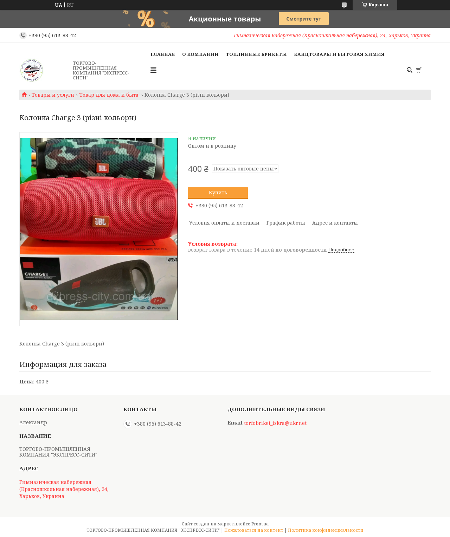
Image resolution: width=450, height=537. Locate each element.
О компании (200, 54)
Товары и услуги (53, 95)
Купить (218, 192)
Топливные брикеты (256, 54)
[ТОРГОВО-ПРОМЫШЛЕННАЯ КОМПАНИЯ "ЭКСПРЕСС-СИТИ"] (44, 70)
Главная (162, 54)
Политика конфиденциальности (326, 530)
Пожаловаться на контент (253, 530)
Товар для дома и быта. (109, 95)
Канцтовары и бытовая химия (339, 54)
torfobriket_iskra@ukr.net (275, 423)
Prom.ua (260, 524)
